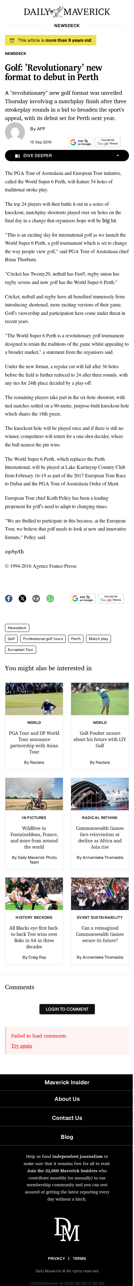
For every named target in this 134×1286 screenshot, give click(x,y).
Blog (67, 1136)
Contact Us (67, 1117)
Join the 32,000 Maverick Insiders (62, 1170)
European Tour (20, 649)
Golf (11, 638)
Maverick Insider (67, 1082)
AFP (41, 129)
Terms (79, 1258)
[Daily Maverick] (67, 11)
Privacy (56, 1258)
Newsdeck (17, 627)
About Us (67, 1098)
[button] (79, 142)
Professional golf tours (43, 638)
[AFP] (15, 132)
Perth (76, 638)
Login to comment (67, 1009)
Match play (98, 638)
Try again (21, 1045)
